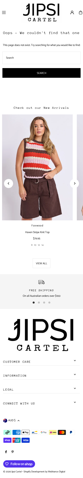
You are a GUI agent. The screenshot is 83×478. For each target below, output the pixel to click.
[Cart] (80, 12)
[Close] (76, 386)
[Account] (72, 12)
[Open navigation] (10, 12)
